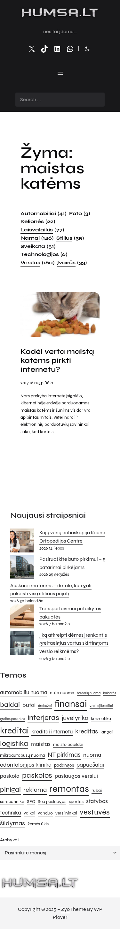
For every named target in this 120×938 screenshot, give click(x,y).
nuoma (92, 754)
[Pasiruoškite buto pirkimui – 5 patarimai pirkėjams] (22, 568)
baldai (10, 704)
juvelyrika (75, 718)
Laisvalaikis (42, 230)
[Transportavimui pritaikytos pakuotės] (22, 617)
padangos (64, 765)
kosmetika (101, 718)
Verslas (37, 262)
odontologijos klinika (26, 764)
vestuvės (95, 812)
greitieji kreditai (101, 706)
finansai (70, 703)
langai (106, 732)
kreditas (86, 731)
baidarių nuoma (88, 693)
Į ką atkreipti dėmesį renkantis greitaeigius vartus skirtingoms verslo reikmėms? (73, 643)
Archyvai (9, 840)
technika (10, 813)
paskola (10, 776)
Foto (79, 213)
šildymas (12, 823)
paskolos (37, 775)
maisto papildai (68, 744)
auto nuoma (62, 692)
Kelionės (37, 221)
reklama (35, 790)
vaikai (29, 813)
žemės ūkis (38, 824)
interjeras (43, 717)
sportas (76, 801)
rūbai (97, 790)
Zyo (65, 909)
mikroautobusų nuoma (22, 755)
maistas (41, 743)
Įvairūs (72, 262)
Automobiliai (43, 213)
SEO (31, 801)
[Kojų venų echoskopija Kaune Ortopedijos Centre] (22, 542)
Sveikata (37, 246)
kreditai (14, 730)
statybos (97, 801)
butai (29, 705)
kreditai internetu (52, 732)
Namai (36, 238)
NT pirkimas (64, 755)
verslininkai (66, 813)
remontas (69, 788)
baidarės (109, 693)
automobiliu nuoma (23, 692)
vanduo (45, 813)
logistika (14, 743)
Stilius (70, 238)
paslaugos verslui (76, 775)
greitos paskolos (12, 719)
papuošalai (90, 764)
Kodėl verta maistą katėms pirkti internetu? (57, 360)
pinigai (10, 789)
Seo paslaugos (52, 801)
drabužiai (45, 706)
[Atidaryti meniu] (60, 73)
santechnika (12, 801)
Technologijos (43, 254)
